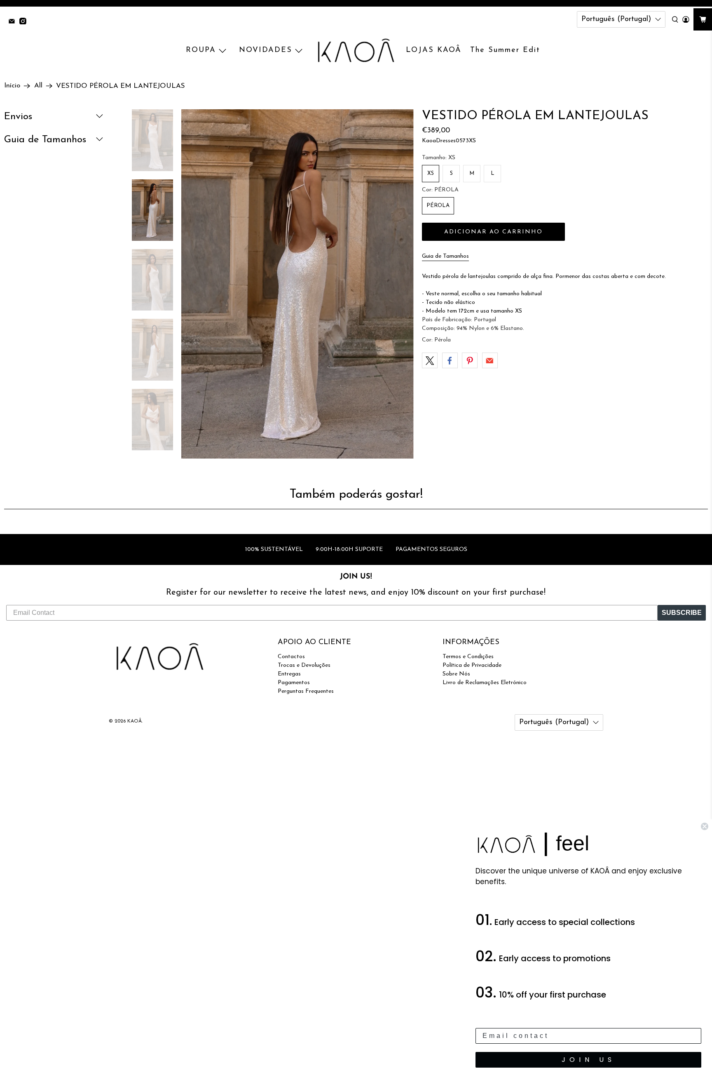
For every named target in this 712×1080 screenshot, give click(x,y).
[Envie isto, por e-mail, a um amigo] (490, 360)
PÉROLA (438, 205)
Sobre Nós (456, 674)
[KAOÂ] (356, 50)
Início (12, 85)
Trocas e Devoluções (304, 665)
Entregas (289, 674)
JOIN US (589, 1059)
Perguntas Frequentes (306, 691)
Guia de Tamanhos (445, 256)
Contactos (291, 657)
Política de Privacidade (472, 665)
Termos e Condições (468, 657)
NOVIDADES (265, 50)
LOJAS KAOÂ (433, 50)
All (38, 85)
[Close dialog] (704, 826)
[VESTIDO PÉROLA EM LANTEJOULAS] (297, 284)
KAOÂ (134, 721)
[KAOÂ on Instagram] (24, 22)
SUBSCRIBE (682, 612)
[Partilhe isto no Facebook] (450, 360)
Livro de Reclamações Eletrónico (485, 683)
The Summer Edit (505, 50)
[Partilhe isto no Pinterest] (470, 360)
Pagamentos (294, 683)
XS (430, 173)
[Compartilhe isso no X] (430, 360)
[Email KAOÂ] (13, 22)
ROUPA (201, 50)
